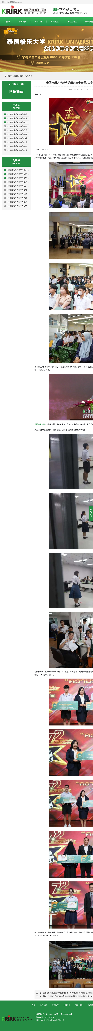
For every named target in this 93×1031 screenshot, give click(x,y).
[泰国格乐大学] (24, 11)
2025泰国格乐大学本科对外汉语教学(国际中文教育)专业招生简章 (16, 142)
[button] (72, 69)
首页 (8, 22)
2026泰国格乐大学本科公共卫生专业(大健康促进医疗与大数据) (16, 138)
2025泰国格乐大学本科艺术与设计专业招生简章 (16, 150)
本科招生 (55, 22)
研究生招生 (72, 22)
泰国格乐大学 (18, 76)
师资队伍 (38, 22)
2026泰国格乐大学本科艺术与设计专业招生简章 (16, 118)
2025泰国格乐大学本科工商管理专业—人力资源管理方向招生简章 (16, 146)
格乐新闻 (22, 22)
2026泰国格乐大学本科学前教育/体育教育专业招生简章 (16, 114)
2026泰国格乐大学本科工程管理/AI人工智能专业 (16, 134)
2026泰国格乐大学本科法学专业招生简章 (16, 122)
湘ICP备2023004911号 (64, 1014)
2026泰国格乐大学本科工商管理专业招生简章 (16, 126)
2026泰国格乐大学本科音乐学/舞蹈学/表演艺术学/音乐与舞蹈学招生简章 (16, 130)
